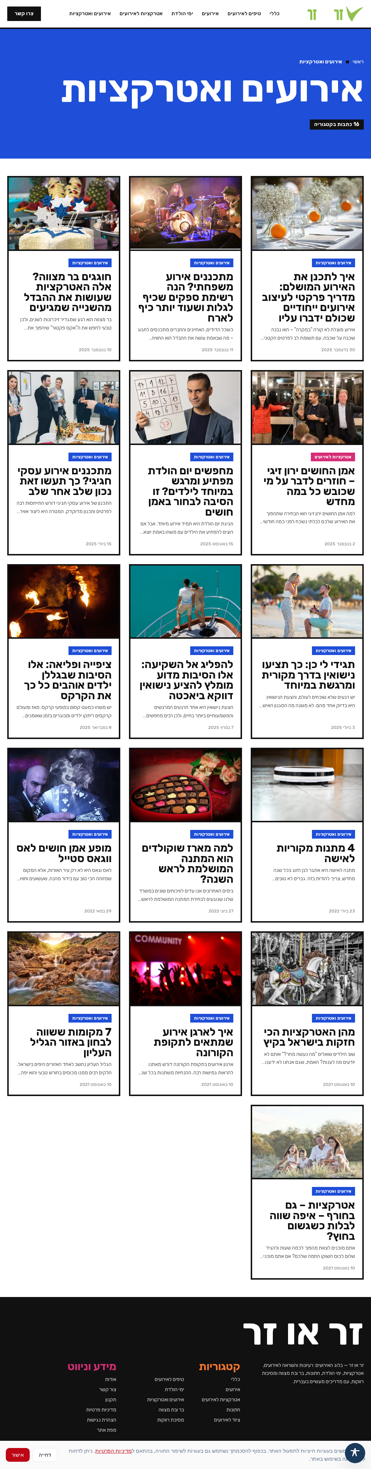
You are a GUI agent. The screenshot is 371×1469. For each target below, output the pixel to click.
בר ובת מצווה (171, 1410)
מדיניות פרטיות (101, 1410)
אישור (18, 1454)
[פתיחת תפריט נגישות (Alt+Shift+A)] (355, 1453)
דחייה (45, 1454)
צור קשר (107, 1389)
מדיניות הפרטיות (113, 1450)
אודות (110, 1379)
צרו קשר (24, 14)
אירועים (210, 14)
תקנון (110, 1400)
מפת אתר (106, 1430)
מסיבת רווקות (170, 1420)
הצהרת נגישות (101, 1420)
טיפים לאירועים (244, 14)
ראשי (358, 62)
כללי (274, 14)
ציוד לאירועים (227, 1420)
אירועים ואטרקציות (90, 14)
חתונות (233, 1410)
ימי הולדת (182, 14)
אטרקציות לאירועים (141, 14)
